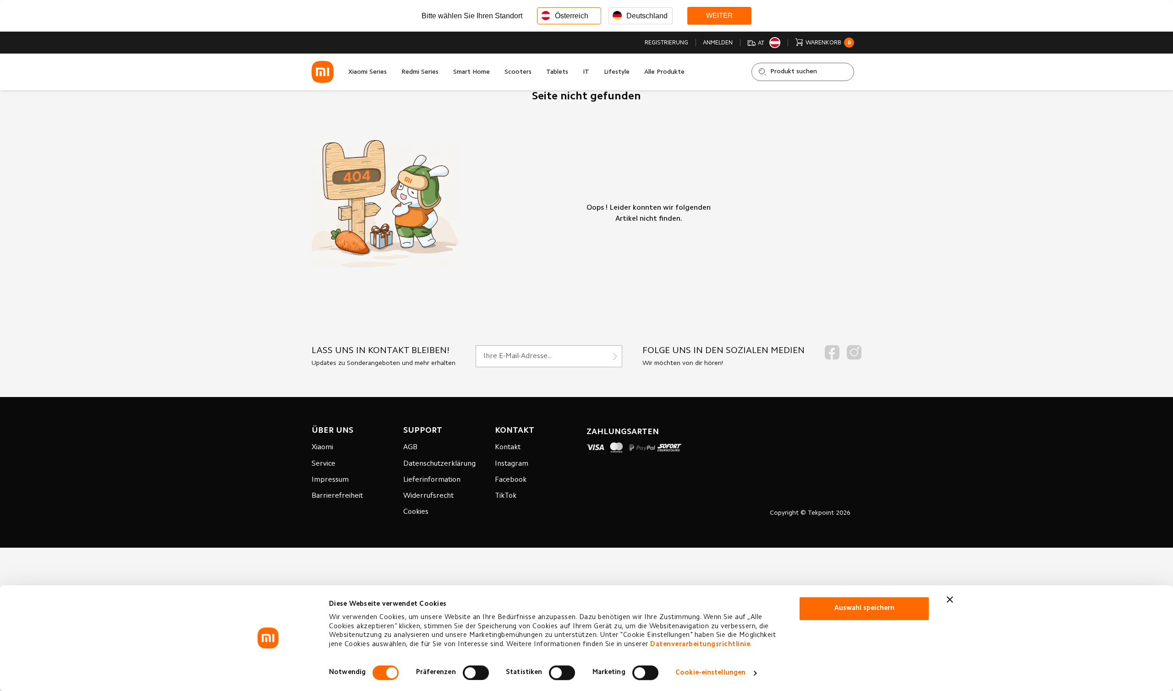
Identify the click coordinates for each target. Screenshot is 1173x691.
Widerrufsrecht (428, 496)
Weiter (719, 15)
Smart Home (471, 72)
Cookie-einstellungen (710, 672)
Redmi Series (420, 72)
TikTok (505, 496)
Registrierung (666, 43)
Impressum (330, 480)
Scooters (518, 72)
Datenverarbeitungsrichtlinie (700, 644)
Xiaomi (322, 447)
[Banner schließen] (950, 599)
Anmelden (718, 43)
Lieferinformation (431, 480)
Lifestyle (617, 72)
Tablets (557, 72)
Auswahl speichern (864, 608)
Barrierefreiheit (337, 496)
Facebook (510, 480)
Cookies (415, 512)
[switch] (476, 672)
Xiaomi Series (367, 72)
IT (586, 72)
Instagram (511, 464)
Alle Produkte (664, 72)
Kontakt (508, 447)
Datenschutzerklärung (439, 464)
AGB (410, 447)
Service (323, 464)
